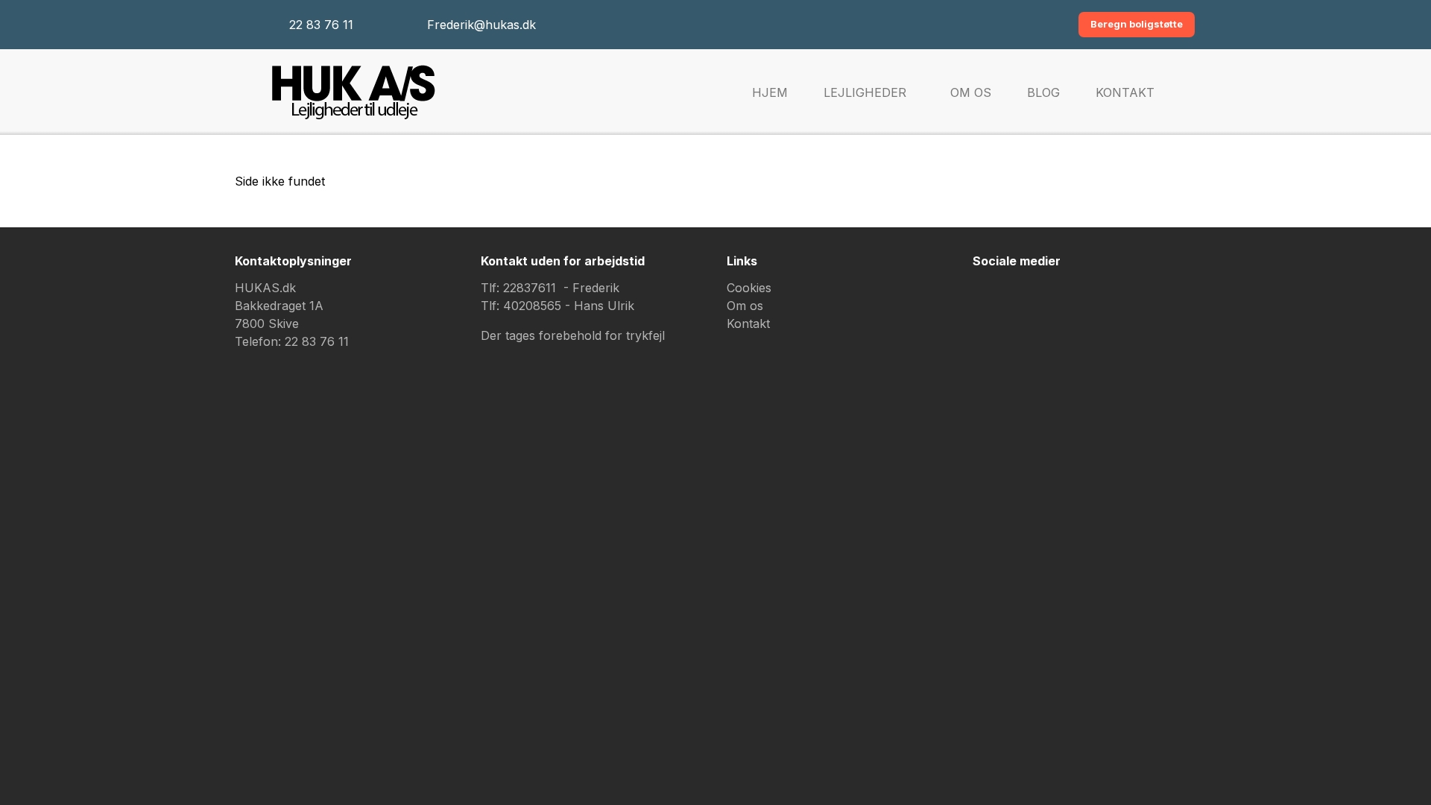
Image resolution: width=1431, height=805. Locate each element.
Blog (1043, 92)
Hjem (770, 92)
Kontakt (1125, 92)
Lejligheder (865, 92)
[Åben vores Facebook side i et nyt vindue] (991, 300)
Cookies (749, 287)
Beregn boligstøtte (1136, 24)
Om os (970, 92)
